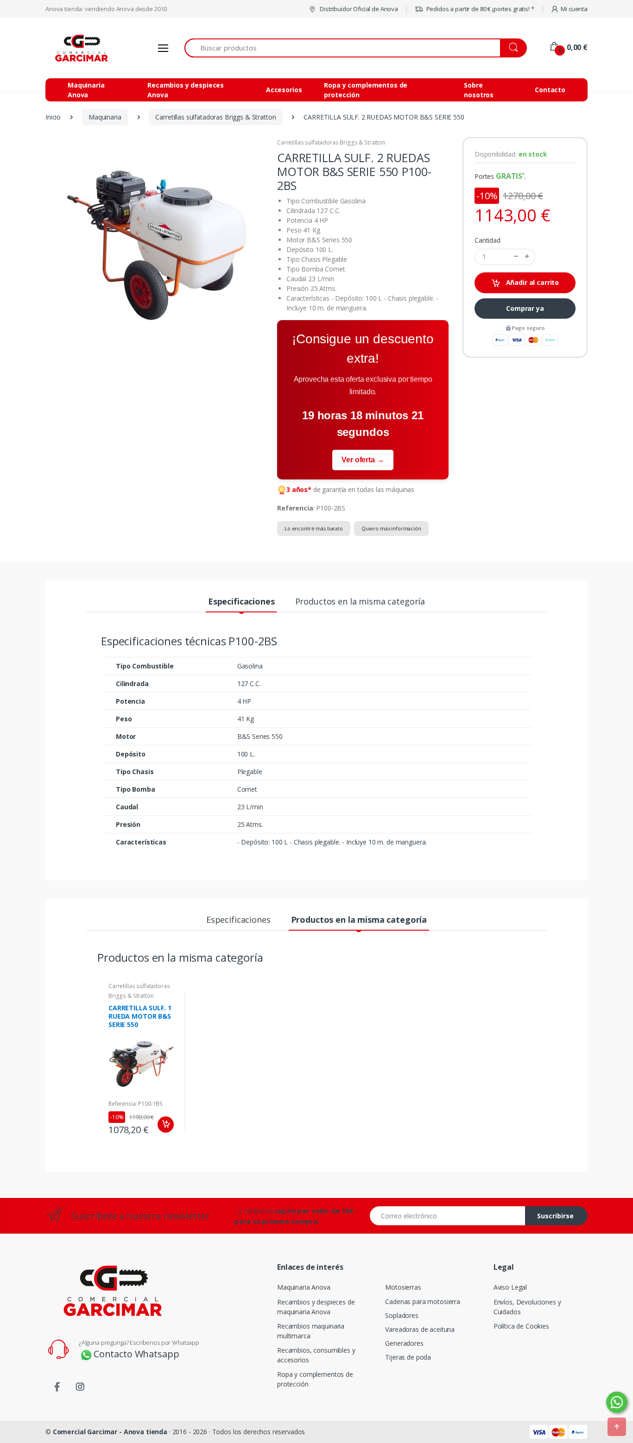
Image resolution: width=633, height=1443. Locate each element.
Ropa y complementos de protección (365, 90)
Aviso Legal (510, 1287)
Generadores (404, 1343)
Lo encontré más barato (314, 528)
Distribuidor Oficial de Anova (358, 9)
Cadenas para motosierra (422, 1301)
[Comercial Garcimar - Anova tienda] (80, 47)
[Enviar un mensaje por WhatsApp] (616, 1402)
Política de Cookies (521, 1326)
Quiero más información (391, 528)
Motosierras (403, 1287)
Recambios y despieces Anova (185, 90)
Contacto (550, 89)
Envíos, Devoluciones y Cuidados (527, 1307)
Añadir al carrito (531, 282)
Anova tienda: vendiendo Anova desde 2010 (106, 9)
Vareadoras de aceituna (420, 1329)
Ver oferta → (363, 460)
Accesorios (284, 89)
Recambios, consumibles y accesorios (316, 1355)
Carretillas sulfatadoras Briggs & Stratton (331, 142)
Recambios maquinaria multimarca (310, 1331)
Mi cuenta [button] (574, 9)
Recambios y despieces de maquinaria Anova (316, 1307)
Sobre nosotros (479, 90)
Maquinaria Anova (86, 90)
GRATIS (509, 176)
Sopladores (401, 1315)
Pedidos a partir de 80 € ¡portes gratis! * (479, 9)
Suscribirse (555, 1215)
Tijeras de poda (408, 1357)
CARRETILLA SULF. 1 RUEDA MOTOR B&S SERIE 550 (139, 1016)
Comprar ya (525, 308)
